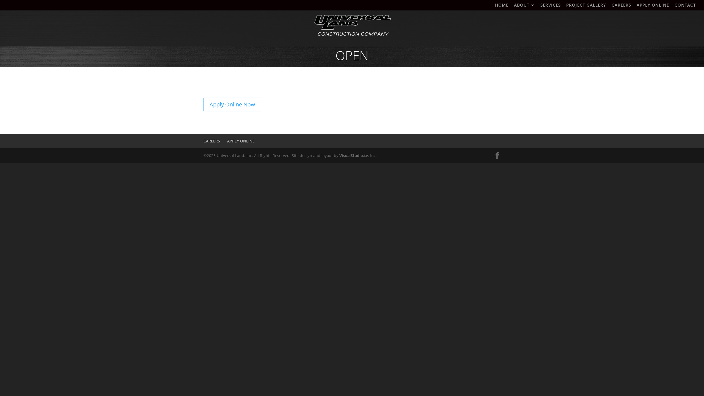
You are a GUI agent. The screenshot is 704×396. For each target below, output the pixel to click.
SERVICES (550, 5)
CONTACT (685, 5)
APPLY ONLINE (653, 5)
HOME (501, 5)
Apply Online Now (232, 104)
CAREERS (621, 5)
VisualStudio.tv (353, 155)
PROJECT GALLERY (586, 5)
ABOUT (521, 5)
